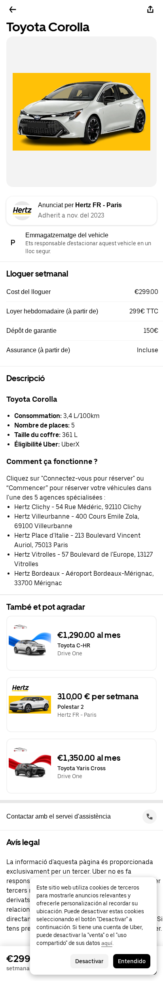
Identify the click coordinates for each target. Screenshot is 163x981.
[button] (84, 292)
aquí (106, 943)
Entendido (132, 961)
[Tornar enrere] (12, 9)
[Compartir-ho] (150, 9)
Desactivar (89, 961)
